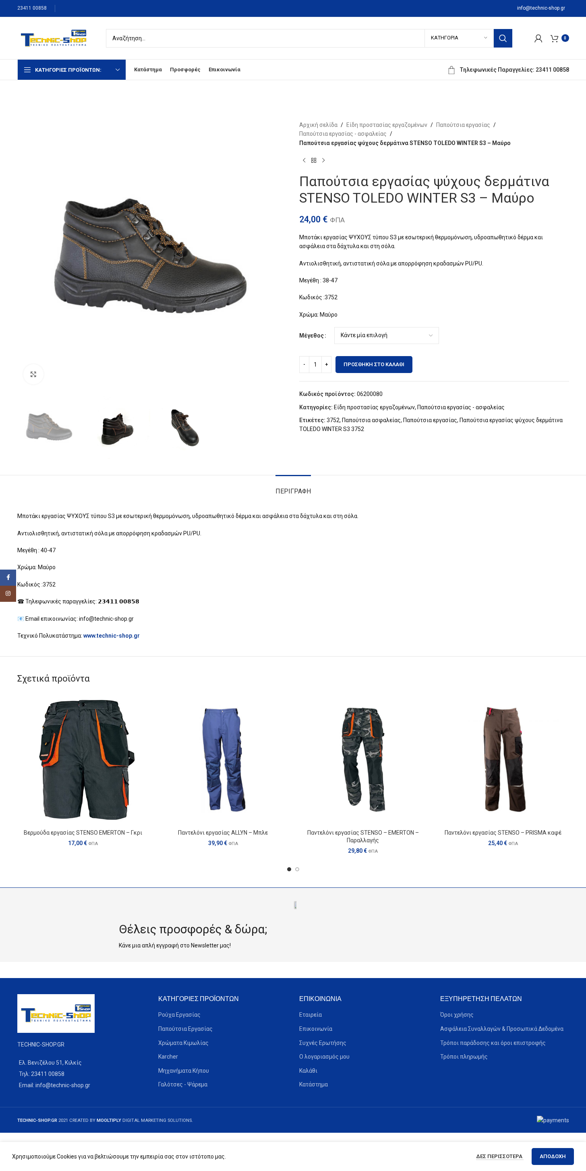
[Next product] (323, 160)
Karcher (168, 1056)
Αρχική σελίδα (318, 125)
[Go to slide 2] (297, 869)
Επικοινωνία (315, 1029)
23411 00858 (32, 8)
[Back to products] (314, 160)
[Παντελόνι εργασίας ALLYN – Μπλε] (223, 759)
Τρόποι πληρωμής (464, 1056)
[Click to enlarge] (33, 374)
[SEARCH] (503, 38)
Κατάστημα (313, 1084)
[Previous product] (304, 160)
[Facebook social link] (8, 578)
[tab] (293, 487)
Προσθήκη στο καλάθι (374, 364)
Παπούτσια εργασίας (463, 125)
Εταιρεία (310, 1014)
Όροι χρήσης (457, 1014)
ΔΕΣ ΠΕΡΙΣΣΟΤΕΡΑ (500, 1156)
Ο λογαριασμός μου (324, 1056)
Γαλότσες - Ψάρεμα (182, 1084)
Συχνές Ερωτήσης (322, 1043)
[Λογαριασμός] (538, 38)
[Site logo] (53, 37)
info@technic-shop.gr (541, 8)
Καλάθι (308, 1070)
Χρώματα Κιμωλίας (183, 1043)
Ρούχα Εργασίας (179, 1014)
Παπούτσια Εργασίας (185, 1029)
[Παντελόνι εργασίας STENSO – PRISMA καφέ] (503, 759)
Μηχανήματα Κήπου (183, 1070)
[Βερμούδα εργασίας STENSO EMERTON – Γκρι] (83, 759)
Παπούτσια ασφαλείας (371, 420)
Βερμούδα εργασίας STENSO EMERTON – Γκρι (83, 832)
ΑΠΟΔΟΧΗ (553, 1156)
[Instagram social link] (8, 594)
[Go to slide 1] (289, 869)
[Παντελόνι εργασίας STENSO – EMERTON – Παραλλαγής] (363, 759)
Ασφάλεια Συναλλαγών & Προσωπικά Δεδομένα (501, 1029)
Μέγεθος (311, 335)
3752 (333, 420)
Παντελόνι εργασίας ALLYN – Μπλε (223, 832)
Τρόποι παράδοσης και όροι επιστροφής (493, 1043)
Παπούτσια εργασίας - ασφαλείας (343, 134)
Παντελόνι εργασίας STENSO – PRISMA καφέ (503, 832)
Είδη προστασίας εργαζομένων (386, 125)
